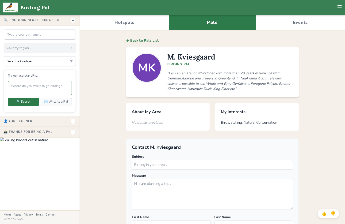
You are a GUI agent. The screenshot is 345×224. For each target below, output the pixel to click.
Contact (50, 215)
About (17, 215)
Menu (7, 215)
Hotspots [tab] (124, 22)
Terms (39, 215)
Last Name (222, 217)
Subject (138, 156)
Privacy (28, 215)
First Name (140, 217)
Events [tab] (300, 22)
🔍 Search (23, 102)
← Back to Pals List (142, 40)
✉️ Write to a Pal (56, 102)
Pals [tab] (212, 22)
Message (139, 175)
